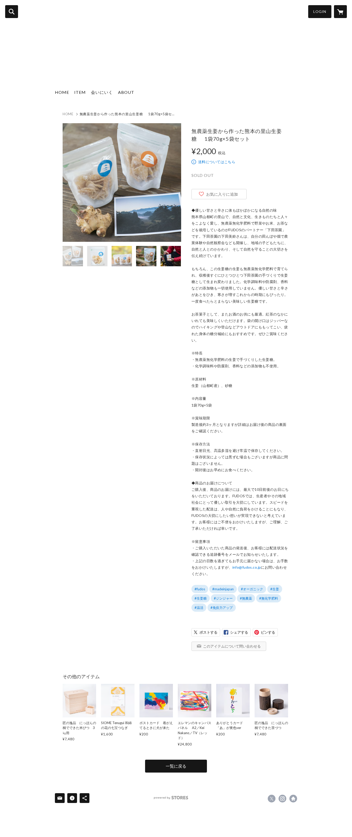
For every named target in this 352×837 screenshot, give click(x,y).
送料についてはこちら (216, 162)
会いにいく (102, 92)
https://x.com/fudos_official (271, 798)
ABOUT (126, 92)
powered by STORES (171, 798)
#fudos (200, 589)
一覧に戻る (176, 766)
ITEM (80, 92)
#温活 (199, 608)
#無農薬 (246, 598)
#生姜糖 (201, 598)
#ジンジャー (223, 598)
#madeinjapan (223, 589)
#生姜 (274, 589)
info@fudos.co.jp (246, 567)
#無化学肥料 (268, 598)
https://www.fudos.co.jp (293, 798)
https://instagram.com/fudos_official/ (282, 798)
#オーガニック (252, 589)
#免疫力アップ (222, 608)
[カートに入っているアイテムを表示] (340, 11)
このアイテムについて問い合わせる (232, 646)
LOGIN (319, 11)
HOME (62, 92)
